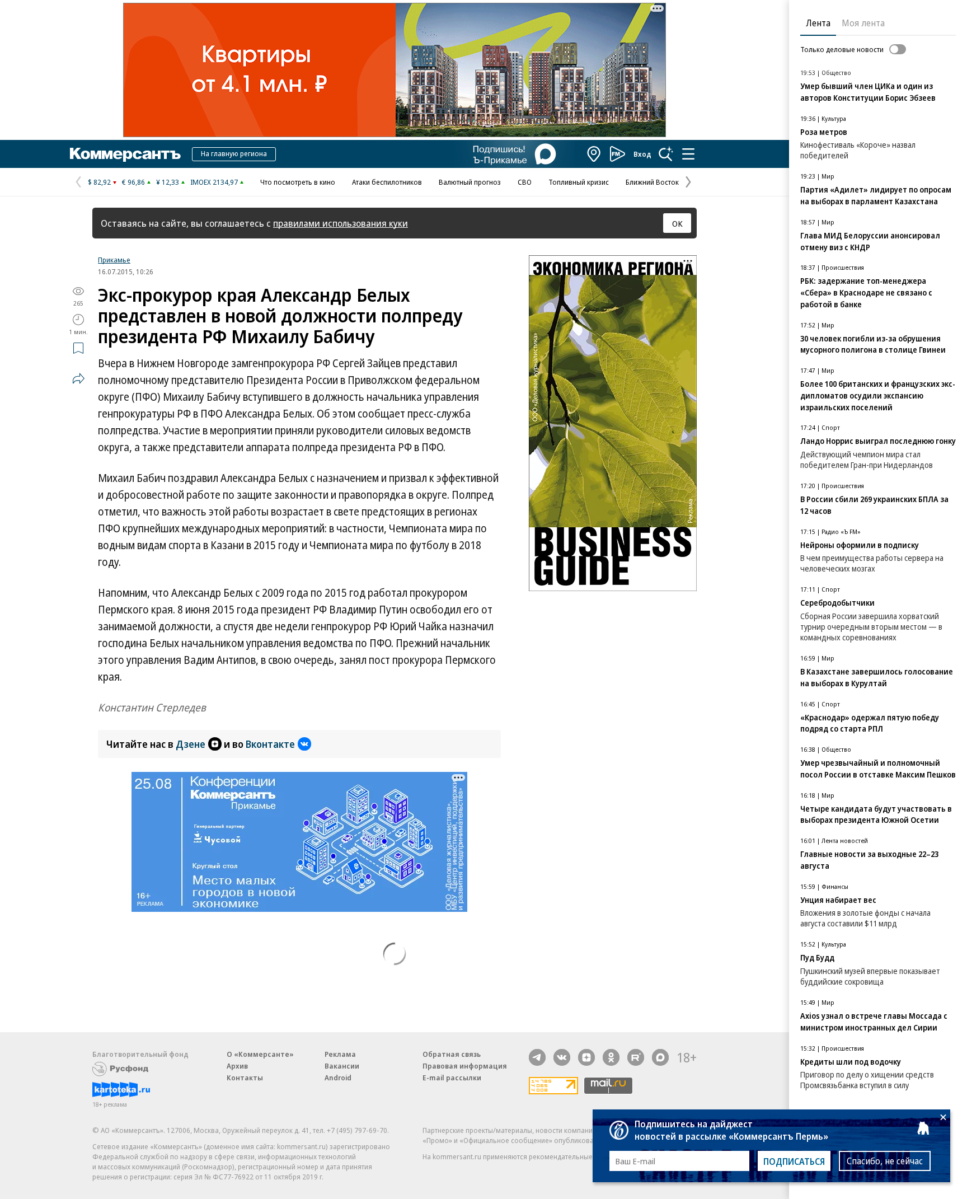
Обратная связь (452, 1054)
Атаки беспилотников (387, 182)
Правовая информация (465, 1066)
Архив (237, 1066)
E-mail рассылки (452, 1077)
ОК (677, 223)
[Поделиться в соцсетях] (78, 378)
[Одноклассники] (611, 1057)
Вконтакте (270, 744)
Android (338, 1077)
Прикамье (114, 260)
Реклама (340, 1054)
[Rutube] (635, 1057)
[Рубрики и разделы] (688, 154)
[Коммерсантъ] (125, 154)
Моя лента (863, 23)
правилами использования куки (340, 223)
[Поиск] (666, 154)
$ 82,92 (99, 182)
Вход (642, 154)
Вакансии (342, 1066)
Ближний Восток (652, 182)
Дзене (190, 744)
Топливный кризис (578, 182)
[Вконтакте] (561, 1057)
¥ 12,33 (167, 182)
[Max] (660, 1057)
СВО (525, 182)
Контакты (245, 1077)
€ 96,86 (133, 182)
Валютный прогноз (470, 182)
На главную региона (234, 153)
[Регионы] (594, 154)
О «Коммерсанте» (260, 1054)
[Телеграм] (537, 1057)
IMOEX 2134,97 (214, 182)
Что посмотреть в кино (297, 182)
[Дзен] (586, 1057)
